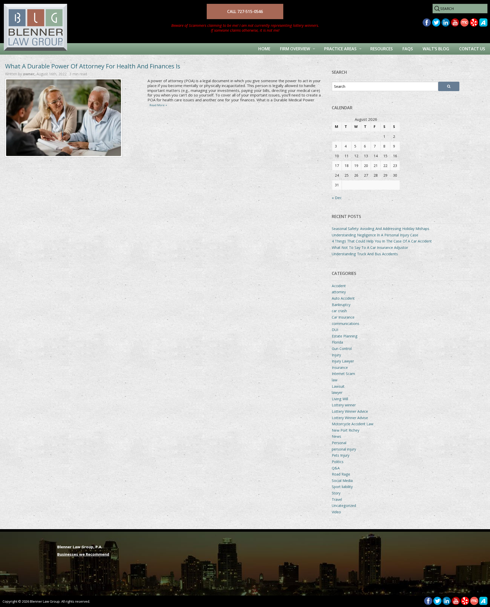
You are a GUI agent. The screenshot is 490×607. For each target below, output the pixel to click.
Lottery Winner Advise (350, 417)
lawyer (337, 392)
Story (336, 493)
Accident (339, 285)
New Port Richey (345, 430)
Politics (338, 461)
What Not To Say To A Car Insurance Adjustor (370, 247)
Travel (337, 499)
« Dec (337, 197)
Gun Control (342, 348)
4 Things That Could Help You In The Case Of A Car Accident (382, 241)
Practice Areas (340, 49)
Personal (339, 442)
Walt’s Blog (436, 49)
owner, (29, 73)
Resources (381, 49)
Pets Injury (340, 455)
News (336, 436)
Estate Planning (345, 336)
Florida (337, 342)
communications (345, 323)
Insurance (340, 367)
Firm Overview (295, 49)
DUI (335, 329)
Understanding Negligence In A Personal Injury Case (375, 235)
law (334, 380)
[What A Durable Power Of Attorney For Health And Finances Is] (63, 117)
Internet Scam (343, 373)
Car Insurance (343, 317)
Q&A (336, 468)
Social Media (342, 480)
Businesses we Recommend (83, 554)
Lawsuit (338, 386)
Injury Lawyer (343, 361)
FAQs (407, 49)
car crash (339, 310)
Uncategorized (344, 505)
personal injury (344, 449)
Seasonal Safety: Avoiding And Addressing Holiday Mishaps (380, 228)
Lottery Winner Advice (350, 411)
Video (336, 511)
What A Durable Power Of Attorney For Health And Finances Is (92, 66)
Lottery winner (344, 405)
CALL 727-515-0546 (245, 11)
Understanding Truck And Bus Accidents (365, 253)
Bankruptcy (341, 304)
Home (264, 49)
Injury (336, 355)
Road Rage (341, 474)
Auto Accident (343, 298)
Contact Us (472, 49)
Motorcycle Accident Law (352, 423)
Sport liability (342, 486)
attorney (339, 291)
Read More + (158, 105)
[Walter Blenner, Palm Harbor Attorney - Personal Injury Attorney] (33, 21)
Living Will (340, 398)
